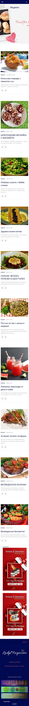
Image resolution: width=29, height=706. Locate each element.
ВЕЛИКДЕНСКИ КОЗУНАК (13, 484)
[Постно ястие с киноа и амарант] (14, 307)
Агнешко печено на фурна (13, 436)
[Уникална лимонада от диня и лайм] (14, 363)
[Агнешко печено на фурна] (14, 419)
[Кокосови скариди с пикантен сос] (14, 61)
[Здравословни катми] (14, 216)
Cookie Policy (6, 701)
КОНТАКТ (22, 666)
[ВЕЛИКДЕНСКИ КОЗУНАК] (14, 467)
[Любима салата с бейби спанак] (14, 167)
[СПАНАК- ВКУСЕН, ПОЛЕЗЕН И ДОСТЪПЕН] (14, 260)
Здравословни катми (11, 231)
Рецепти (3, 131)
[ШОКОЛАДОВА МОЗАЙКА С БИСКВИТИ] (14, 115)
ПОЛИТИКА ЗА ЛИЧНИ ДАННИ (12, 666)
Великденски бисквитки (13, 531)
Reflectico (25, 642)
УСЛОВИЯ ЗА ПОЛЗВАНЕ (14, 662)
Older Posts (5, 546)
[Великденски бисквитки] (14, 514)
